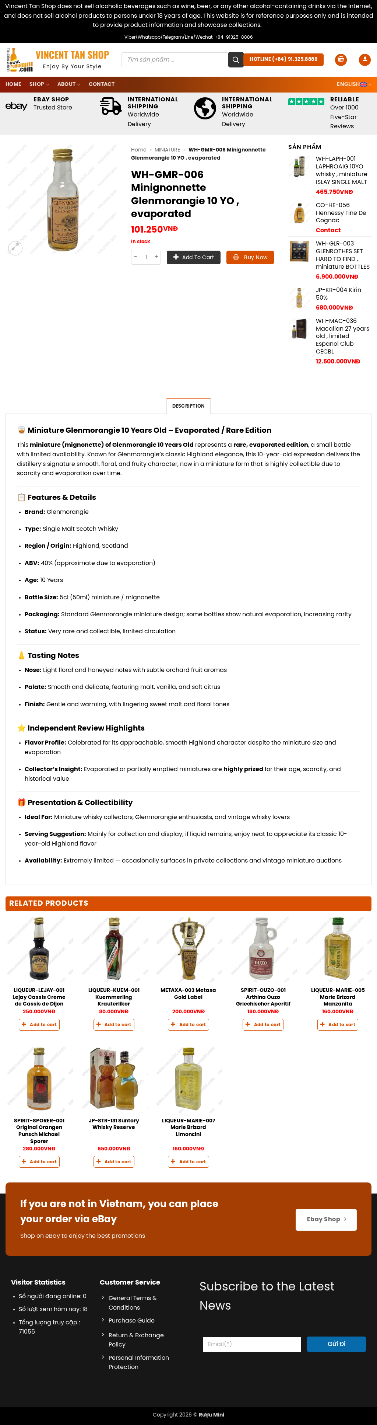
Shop (36, 84)
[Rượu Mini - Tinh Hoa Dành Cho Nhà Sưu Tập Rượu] (58, 59)
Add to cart (198, 258)
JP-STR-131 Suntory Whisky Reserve (114, 1124)
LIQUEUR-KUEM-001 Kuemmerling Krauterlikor (114, 997)
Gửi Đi (336, 1344)
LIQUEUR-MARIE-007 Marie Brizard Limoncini (188, 1127)
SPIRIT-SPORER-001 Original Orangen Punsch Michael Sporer (39, 1131)
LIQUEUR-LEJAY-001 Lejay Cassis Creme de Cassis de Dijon (39, 997)
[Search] (236, 59)
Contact (102, 84)
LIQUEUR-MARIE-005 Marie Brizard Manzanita (338, 997)
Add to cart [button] (43, 1025)
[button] (341, 60)
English (348, 84)
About (66, 84)
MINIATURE (167, 150)
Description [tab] (188, 406)
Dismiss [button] (274, 25)
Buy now (255, 258)
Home (13, 84)
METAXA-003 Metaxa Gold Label (188, 993)
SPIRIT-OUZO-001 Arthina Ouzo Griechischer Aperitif (263, 997)
